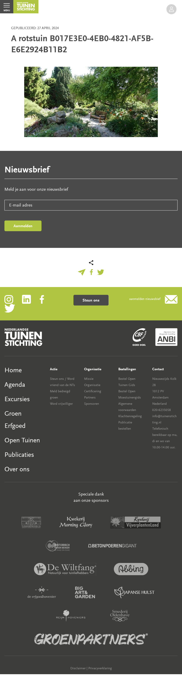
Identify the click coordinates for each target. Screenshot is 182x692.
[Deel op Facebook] (91, 271)
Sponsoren (91, 404)
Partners (90, 397)
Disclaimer (78, 668)
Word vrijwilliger (61, 404)
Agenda (14, 384)
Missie (88, 379)
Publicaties (19, 454)
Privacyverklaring (100, 668)
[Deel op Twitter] (100, 271)
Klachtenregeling (130, 416)
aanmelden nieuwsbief (144, 299)
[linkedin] (31, 299)
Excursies (17, 399)
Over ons (17, 469)
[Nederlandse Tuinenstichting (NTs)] (25, 6)
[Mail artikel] (81, 271)
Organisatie (92, 385)
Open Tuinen (22, 440)
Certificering (92, 391)
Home (13, 370)
